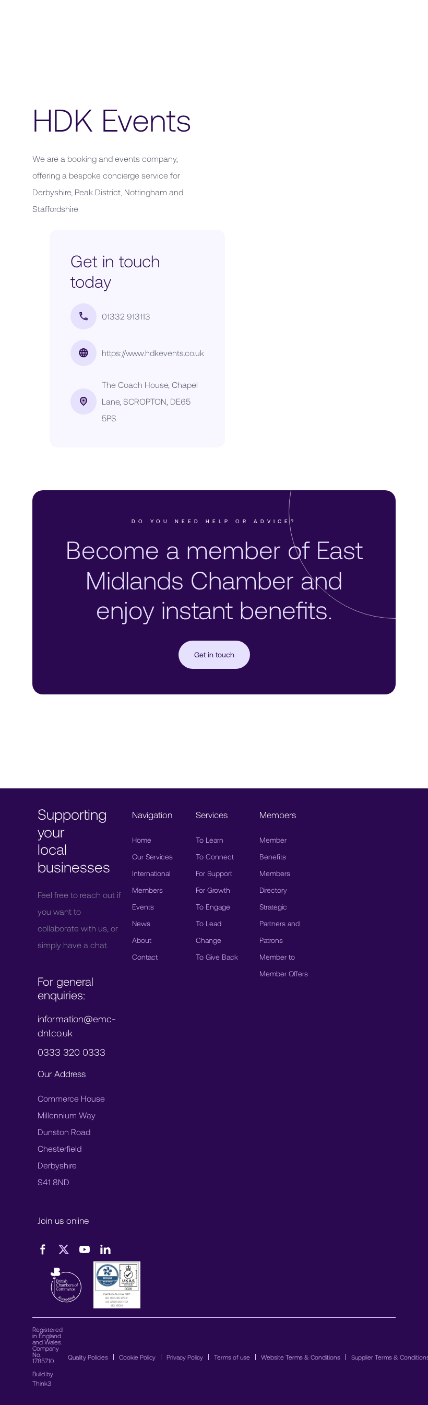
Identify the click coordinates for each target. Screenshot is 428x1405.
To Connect (215, 856)
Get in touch (214, 654)
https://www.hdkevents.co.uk (153, 353)
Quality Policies (88, 1357)
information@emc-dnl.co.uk (77, 1025)
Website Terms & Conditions (300, 1357)
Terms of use (232, 1357)
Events (143, 906)
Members (147, 889)
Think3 (41, 1383)
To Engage (213, 906)
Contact (145, 956)
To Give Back (217, 956)
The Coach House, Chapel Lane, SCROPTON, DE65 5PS (150, 401)
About (141, 940)
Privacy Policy (185, 1357)
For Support (214, 873)
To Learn (209, 839)
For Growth (213, 889)
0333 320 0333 (71, 1052)
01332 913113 (126, 316)
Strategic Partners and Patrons (279, 923)
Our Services (152, 856)
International (151, 873)
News (141, 923)
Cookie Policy (137, 1357)
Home (141, 839)
